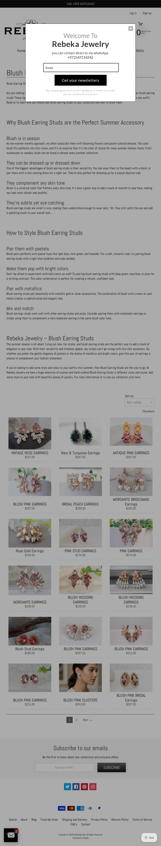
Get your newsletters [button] (80, 80)
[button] (130, 28)
